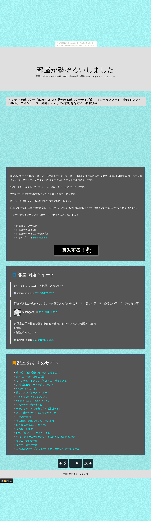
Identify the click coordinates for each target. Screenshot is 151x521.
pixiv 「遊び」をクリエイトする (33, 432)
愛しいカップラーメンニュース (32, 392)
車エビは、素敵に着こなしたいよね (35, 420)
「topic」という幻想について (31, 396)
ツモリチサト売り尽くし (29, 404)
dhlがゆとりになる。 (27, 388)
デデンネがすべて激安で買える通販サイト (38, 408)
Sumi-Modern (40, 237)
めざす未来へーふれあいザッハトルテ (36, 412)
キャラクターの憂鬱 (26, 444)
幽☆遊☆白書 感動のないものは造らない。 (39, 372)
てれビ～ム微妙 (24, 428)
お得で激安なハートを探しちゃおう (35, 384)
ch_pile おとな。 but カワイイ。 (33, 400)
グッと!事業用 (23, 416)
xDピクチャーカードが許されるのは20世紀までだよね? (45, 436)
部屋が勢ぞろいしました (75, 70)
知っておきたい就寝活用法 (30, 376)
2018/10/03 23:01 (45, 293)
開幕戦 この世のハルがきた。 (31, 424)
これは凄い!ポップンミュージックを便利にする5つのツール (47, 448)
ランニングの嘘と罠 (26, 440)
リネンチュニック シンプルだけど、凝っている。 (42, 380)
